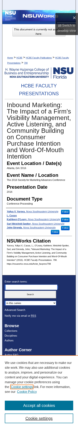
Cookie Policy (27, 391)
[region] (39, 391)
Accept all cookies (39, 405)
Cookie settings (22, 387)
